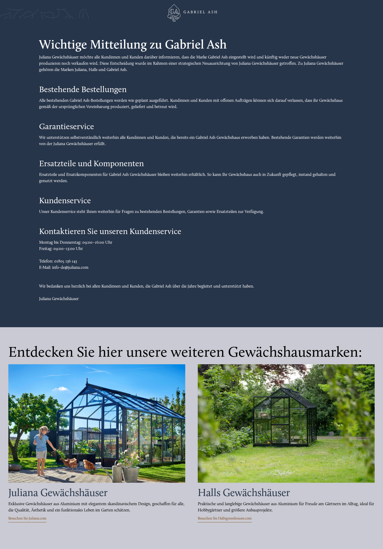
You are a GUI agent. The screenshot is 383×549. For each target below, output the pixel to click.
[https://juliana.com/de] (96, 423)
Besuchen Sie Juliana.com (27, 519)
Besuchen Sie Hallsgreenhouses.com (225, 519)
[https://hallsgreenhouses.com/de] (286, 423)
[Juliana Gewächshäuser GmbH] (191, 13)
